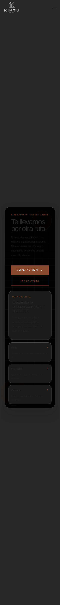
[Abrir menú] (55, 7)
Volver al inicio (30, 270)
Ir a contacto (30, 281)
